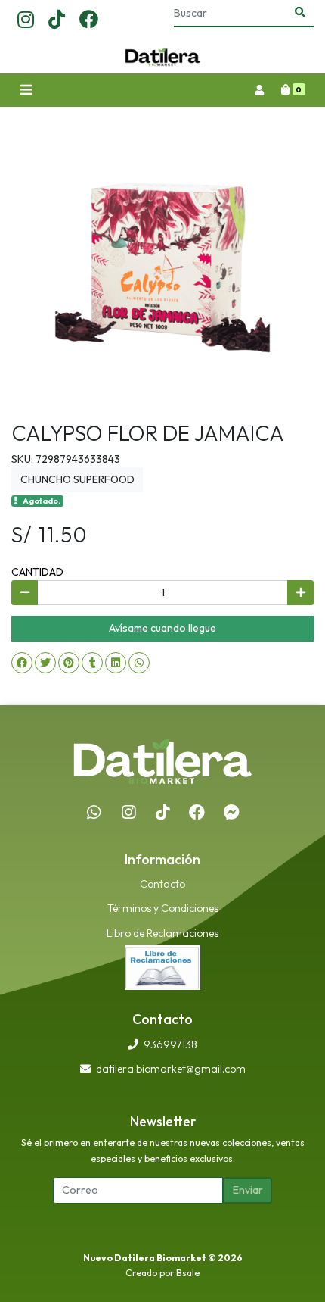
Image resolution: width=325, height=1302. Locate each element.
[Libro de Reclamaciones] (162, 966)
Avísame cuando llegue (162, 628)
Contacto (162, 884)
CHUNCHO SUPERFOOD (77, 479)
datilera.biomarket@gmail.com (171, 1069)
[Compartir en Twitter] (45, 662)
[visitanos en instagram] (25, 20)
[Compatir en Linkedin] (115, 662)
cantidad (37, 572)
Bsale (188, 1273)
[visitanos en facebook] (88, 20)
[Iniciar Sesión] (259, 90)
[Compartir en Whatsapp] (139, 662)
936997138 (170, 1044)
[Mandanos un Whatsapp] (94, 813)
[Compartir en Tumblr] (92, 662)
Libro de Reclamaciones (162, 933)
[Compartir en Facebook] (21, 662)
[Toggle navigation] (25, 90)
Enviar (248, 1190)
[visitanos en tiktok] (56, 20)
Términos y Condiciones (162, 908)
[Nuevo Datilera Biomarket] (162, 57)
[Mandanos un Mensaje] (231, 813)
